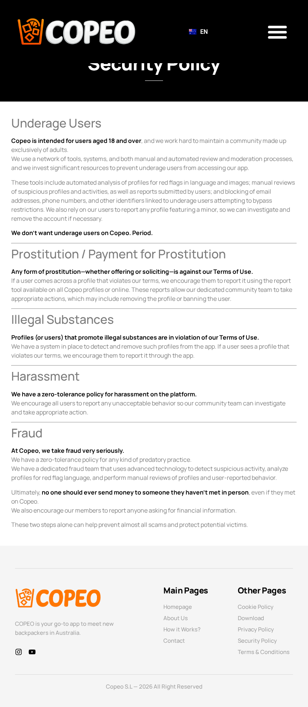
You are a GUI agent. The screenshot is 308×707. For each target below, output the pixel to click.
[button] (277, 31)
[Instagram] (18, 651)
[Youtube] (32, 651)
